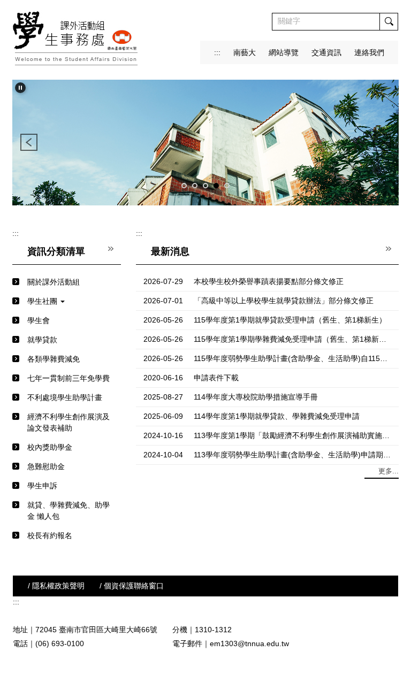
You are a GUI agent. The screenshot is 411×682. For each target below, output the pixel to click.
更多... (388, 471)
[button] (20, 87)
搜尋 (388, 21)
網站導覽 (284, 52)
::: (217, 52)
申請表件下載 (216, 377)
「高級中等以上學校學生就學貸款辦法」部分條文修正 (284, 300)
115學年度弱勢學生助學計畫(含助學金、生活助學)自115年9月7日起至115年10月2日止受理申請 (292, 358)
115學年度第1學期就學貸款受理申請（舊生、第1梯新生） (290, 320)
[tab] (184, 185)
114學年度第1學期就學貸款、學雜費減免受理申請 (277, 416)
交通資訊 (326, 52)
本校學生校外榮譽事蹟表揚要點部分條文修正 (269, 281)
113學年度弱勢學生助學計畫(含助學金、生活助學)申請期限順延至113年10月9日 (292, 454)
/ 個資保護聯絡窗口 (132, 585)
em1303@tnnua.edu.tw (249, 643)
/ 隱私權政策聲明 (56, 585)
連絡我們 (369, 52)
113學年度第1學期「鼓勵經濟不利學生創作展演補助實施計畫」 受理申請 (292, 435)
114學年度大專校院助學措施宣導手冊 (256, 397)
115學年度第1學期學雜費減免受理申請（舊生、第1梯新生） (292, 339)
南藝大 (244, 52)
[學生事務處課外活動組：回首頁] (76, 38)
